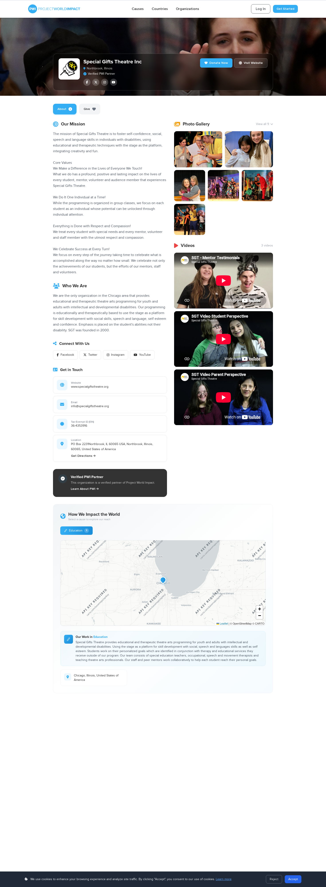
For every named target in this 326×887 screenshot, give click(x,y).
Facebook (67, 355)
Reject (274, 879)
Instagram (117, 355)
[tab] (65, 109)
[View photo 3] (189, 185)
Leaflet (223, 623)
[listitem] (86, 82)
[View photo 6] (189, 219)
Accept (293, 879)
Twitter (92, 355)
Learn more (224, 879)
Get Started (285, 9)
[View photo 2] (249, 149)
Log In (261, 9)
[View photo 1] (198, 149)
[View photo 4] (223, 185)
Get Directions (81, 456)
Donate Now (218, 63)
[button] (163, 580)
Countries (160, 9)
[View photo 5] (257, 185)
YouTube (145, 355)
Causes (138, 9)
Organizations (187, 9)
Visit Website (253, 63)
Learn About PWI (83, 489)
